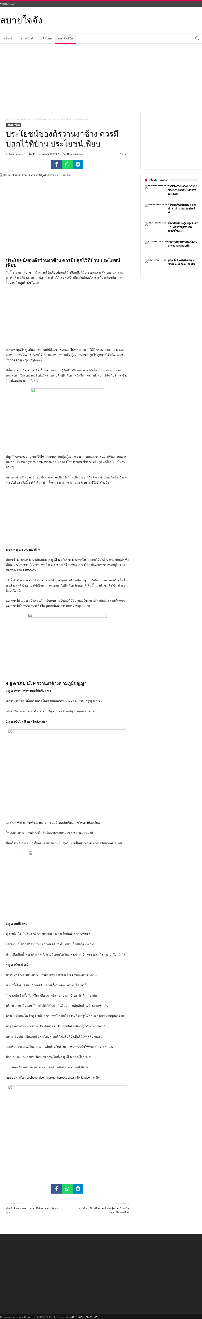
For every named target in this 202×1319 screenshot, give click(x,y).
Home (9, 119)
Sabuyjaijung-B (17, 153)
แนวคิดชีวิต (22, 119)
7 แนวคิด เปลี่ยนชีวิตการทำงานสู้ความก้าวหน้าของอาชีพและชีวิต (103, 1208)
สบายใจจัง (21, 19)
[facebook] (56, 164)
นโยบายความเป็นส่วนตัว (83, 1317)
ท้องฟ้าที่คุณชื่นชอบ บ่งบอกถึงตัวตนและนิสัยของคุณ (32, 1208)
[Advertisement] (101, 77)
